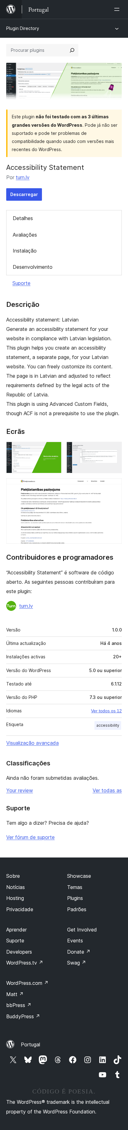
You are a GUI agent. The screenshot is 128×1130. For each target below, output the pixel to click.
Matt (15, 994)
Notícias (15, 887)
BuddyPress (23, 1016)
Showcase (79, 876)
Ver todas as (107, 790)
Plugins (75, 898)
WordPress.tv (24, 963)
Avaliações (25, 235)
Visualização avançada (32, 743)
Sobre (13, 876)
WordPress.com (27, 983)
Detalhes (23, 218)
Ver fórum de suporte (30, 837)
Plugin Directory (22, 28)
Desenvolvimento (33, 267)
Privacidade (19, 909)
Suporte (21, 283)
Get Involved (82, 929)
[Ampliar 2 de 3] (113, 450)
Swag (76, 963)
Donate (78, 952)
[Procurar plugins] (72, 50)
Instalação (25, 251)
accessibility (107, 725)
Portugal (30, 1044)
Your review (19, 790)
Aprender (16, 929)
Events (75, 940)
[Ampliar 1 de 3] (53, 450)
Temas (74, 887)
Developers (19, 952)
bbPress (18, 1005)
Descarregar (24, 194)
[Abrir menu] (118, 9)
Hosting (15, 898)
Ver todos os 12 (106, 710)
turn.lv (23, 177)
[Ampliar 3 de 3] (113, 487)
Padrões (76, 909)
